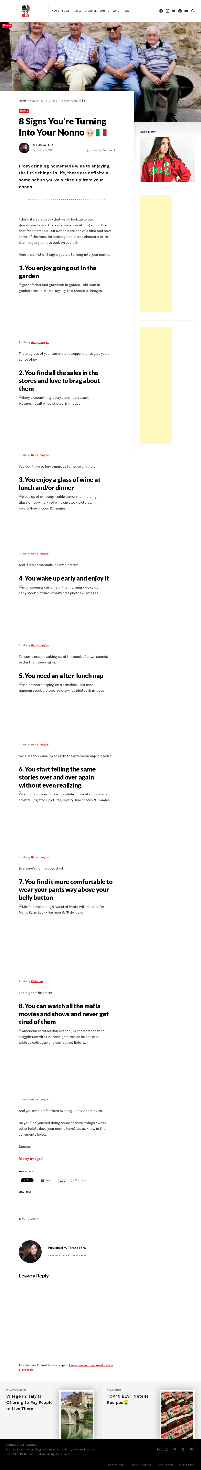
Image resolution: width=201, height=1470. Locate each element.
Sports (105, 10)
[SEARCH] (193, 11)
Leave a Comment (103, 150)
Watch (117, 10)
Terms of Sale (165, 1464)
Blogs (24, 110)
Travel (76, 10)
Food (65, 10)
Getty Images (40, 342)
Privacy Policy (117, 1464)
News (55, 10)
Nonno (33, 1219)
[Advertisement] (156, 253)
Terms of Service (141, 1464)
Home (22, 100)
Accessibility (186, 1464)
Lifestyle (90, 10)
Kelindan (37, 981)
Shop (127, 10)
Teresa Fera (44, 145)
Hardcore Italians (21, 1445)
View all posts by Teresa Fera (67, 1255)
